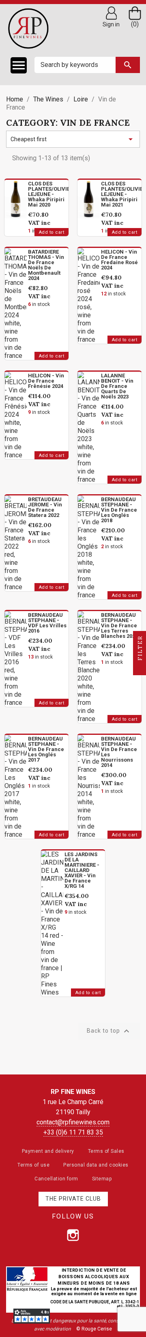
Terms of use (33, 1165)
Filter (140, 649)
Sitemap (102, 1179)
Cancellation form (56, 1179)
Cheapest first (73, 139)
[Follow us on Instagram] (73, 1235)
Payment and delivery (48, 1151)
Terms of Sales (106, 1151)
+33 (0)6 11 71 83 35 (73, 1132)
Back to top (109, 1031)
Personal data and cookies (96, 1165)
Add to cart (51, 232)
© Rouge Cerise (94, 1329)
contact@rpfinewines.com (73, 1122)
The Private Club (73, 1198)
